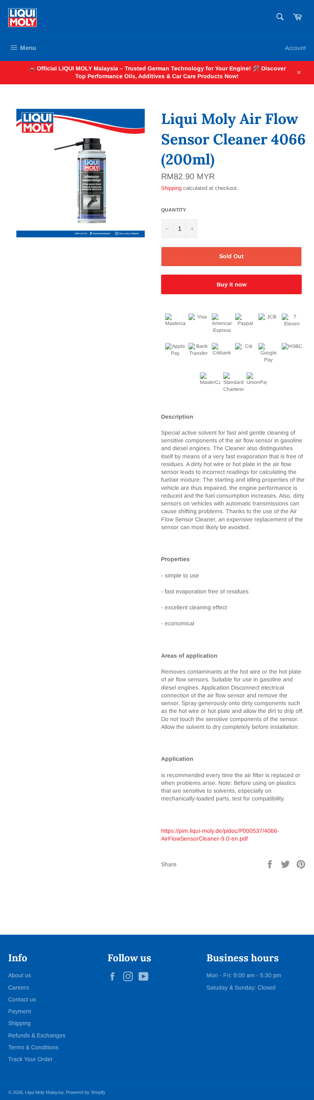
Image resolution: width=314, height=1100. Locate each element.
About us (19, 975)
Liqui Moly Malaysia (44, 1092)
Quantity (173, 210)
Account (295, 48)
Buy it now (232, 284)
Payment (19, 1011)
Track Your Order (30, 1059)
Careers (18, 987)
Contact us (22, 999)
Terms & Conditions (33, 1047)
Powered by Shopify (85, 1092)
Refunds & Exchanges (36, 1035)
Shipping (171, 188)
